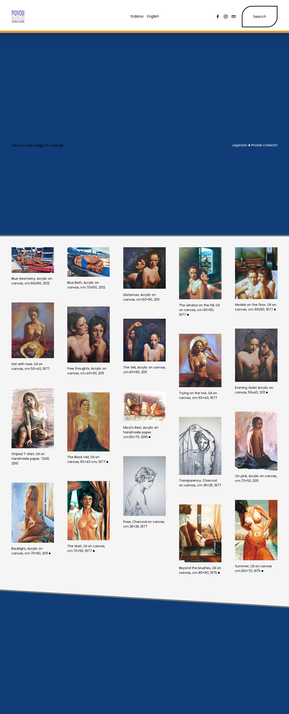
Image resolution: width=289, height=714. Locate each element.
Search (259, 16)
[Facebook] (217, 16)
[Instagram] (225, 16)
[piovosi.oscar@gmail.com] (233, 16)
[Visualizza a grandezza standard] (33, 260)
